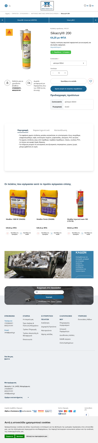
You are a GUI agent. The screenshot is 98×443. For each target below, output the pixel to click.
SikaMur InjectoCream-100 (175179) (77, 220)
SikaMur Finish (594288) (45, 219)
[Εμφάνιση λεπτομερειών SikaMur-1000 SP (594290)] (18, 203)
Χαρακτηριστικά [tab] (41, 130)
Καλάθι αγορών (65, 339)
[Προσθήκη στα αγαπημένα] (90, 81)
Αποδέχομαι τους (50, 301)
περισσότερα (55, 47)
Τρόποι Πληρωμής (30, 329)
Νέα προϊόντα (46, 330)
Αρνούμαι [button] (20, 436)
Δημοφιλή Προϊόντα (48, 327)
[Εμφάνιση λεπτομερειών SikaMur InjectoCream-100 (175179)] (80, 203)
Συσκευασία (54, 58)
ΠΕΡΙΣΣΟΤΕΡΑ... (84, 279)
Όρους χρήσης (56, 301)
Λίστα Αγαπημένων (66, 343)
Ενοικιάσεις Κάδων (85, 319)
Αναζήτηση (45, 323)
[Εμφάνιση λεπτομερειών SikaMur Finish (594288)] (49, 203)
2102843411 (8, 323)
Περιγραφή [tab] (22, 130)
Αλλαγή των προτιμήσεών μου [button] (36, 436)
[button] (16, 397)
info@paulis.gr (9, 333)
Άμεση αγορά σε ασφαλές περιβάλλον (68, 89)
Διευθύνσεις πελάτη (67, 335)
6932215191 (8, 326)
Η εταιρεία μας (28, 319)
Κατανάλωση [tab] (60, 130)
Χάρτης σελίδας (47, 334)
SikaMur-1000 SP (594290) (15, 219)
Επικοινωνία (27, 339)
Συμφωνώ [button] (9, 436)
